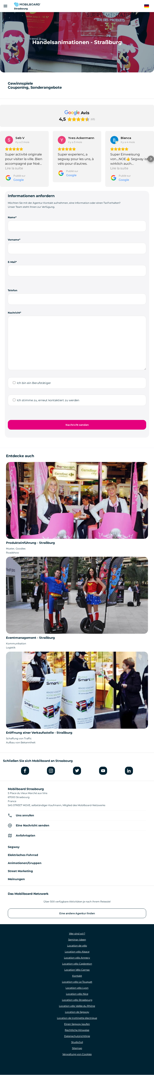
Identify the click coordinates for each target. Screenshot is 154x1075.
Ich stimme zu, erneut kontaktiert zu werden (48, 400)
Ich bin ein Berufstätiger (34, 383)
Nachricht (14, 312)
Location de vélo (77, 945)
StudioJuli (77, 1042)
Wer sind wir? (77, 933)
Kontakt (77, 975)
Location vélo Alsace (77, 951)
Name (11, 217)
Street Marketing (20, 871)
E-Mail (12, 261)
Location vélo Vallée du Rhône (77, 1005)
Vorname (13, 239)
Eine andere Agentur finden (77, 913)
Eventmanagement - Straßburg (30, 638)
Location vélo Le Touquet (77, 981)
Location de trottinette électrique (77, 1017)
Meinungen (16, 879)
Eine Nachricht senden (32, 825)
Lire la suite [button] (14, 168)
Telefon (12, 290)
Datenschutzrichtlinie (77, 1036)
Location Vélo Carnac (77, 969)
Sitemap (77, 1048)
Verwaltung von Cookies (77, 1054)
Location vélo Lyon (77, 987)
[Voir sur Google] (9, 140)
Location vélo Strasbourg (77, 999)
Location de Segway (77, 1011)
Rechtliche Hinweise (77, 1030)
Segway (13, 847)
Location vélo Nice (77, 993)
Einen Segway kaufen (77, 1024)
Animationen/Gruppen (25, 863)
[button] (3, 159)
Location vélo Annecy (77, 957)
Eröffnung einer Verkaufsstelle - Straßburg (39, 732)
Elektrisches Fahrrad (23, 855)
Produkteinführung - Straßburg (30, 543)
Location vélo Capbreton (77, 963)
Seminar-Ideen (77, 939)
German (149, 6)
